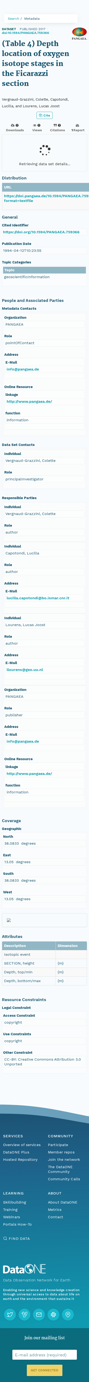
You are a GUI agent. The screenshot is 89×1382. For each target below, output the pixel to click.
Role (8, 336)
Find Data (19, 1238)
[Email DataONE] (39, 1315)
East (7, 855)
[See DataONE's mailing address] (68, 1315)
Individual (12, 454)
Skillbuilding (14, 1202)
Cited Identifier (15, 225)
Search (13, 18)
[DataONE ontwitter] (10, 1315)
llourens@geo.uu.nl (25, 669)
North (8, 836)
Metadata (32, 18)
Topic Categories (16, 262)
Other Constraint (18, 1052)
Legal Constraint (16, 1008)
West (7, 892)
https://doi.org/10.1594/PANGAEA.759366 (41, 232)
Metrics (54, 1209)
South (8, 873)
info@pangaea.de (23, 369)
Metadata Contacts (19, 308)
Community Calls (64, 1179)
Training (10, 1209)
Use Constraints (17, 1034)
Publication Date (16, 244)
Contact (55, 1217)
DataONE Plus (16, 1152)
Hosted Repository (20, 1159)
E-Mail (11, 362)
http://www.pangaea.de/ (29, 401)
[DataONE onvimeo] (24, 1315)
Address (11, 354)
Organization (15, 317)
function (12, 413)
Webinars (11, 1217)
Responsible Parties (19, 498)
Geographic (12, 829)
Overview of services (22, 1145)
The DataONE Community (60, 1169)
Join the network (64, 1159)
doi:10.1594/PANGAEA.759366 (25, 33)
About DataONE (62, 1202)
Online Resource (18, 387)
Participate (58, 1145)
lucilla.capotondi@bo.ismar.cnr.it (38, 598)
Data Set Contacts (18, 445)
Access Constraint (19, 1015)
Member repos (61, 1152)
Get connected (44, 1370)
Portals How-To (17, 1224)
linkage (11, 395)
